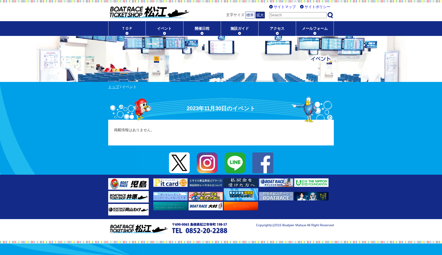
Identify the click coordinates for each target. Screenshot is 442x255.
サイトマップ (285, 7)
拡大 (260, 15)
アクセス (277, 28)
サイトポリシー (317, 7)
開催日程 (202, 28)
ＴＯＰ (127, 28)
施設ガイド (239, 28)
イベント (164, 28)
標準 (250, 15)
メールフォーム (315, 28)
